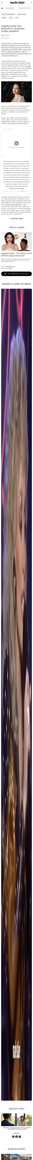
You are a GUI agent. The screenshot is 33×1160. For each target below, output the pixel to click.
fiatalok (4, 17)
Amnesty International (8, 14)
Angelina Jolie (21, 14)
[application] (16, 1121)
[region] (16, 695)
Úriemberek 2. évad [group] (25, 8)
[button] (16, 695)
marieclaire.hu (5, 35)
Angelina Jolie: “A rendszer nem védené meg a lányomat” (16, 254)
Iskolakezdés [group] (10, 8)
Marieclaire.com (10, 266)
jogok (11, 17)
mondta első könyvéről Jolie (13, 204)
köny (16, 17)
